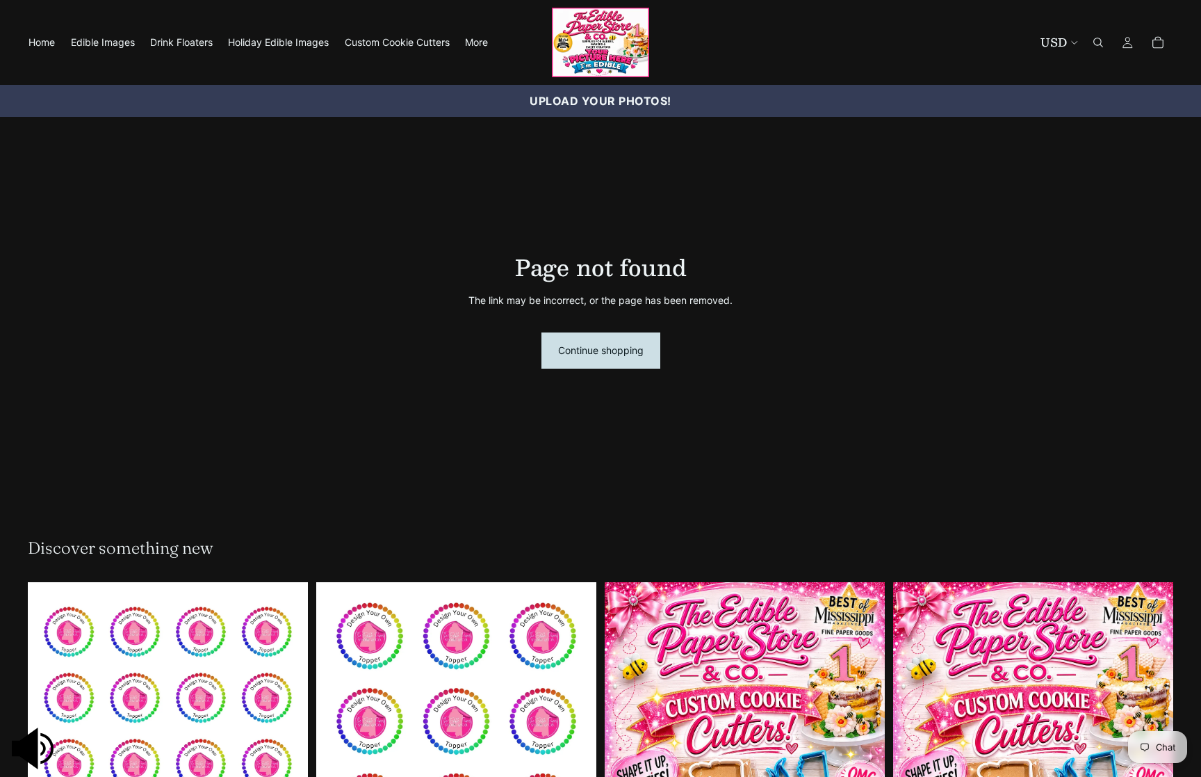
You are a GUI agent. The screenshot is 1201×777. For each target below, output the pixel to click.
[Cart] (1158, 42)
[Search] (1098, 42)
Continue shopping (601, 350)
